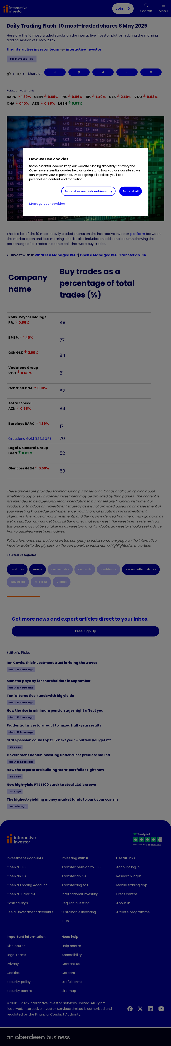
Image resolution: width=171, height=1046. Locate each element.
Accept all (130, 191)
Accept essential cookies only (88, 191)
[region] (85, 182)
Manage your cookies (47, 204)
